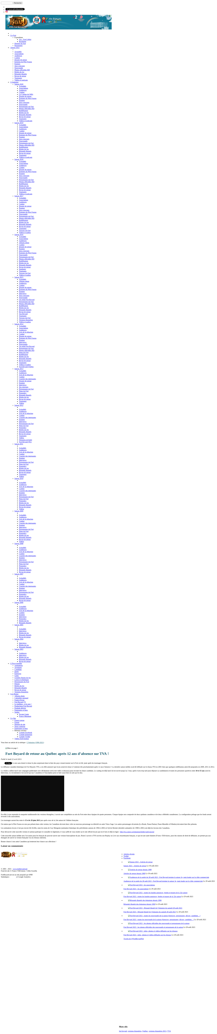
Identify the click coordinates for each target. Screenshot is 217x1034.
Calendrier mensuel (21, 698)
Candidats (18, 670)
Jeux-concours (19, 66)
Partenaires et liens (21, 710)
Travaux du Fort (25, 230)
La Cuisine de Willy (26, 94)
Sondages (22, 269)
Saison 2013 (18, 369)
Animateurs (18, 665)
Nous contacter (19, 726)
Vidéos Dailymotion (21, 739)
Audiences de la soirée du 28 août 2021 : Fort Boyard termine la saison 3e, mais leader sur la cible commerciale (163, 881)
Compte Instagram (25, 735)
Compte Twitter (24, 737)
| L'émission (14, 82)
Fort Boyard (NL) (25, 442)
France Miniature (25, 716)
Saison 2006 (18, 602)
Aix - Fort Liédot (25, 39)
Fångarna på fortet (25, 440)
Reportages (18, 46)
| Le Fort (13, 35)
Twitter (126, 856)
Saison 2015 (18, 277)
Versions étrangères (26, 320)
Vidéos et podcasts (21, 80)
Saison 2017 (18, 196)
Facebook (127, 858)
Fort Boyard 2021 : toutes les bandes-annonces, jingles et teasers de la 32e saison (152, 896)
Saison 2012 (18, 405)
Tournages (18, 78)
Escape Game (24, 714)
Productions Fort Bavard (23, 706)
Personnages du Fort (26, 106)
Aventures (18, 667)
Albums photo (24, 243)
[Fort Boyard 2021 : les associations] (141, 885)
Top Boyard (23, 314)
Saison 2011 (18, 444)
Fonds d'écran (19, 700)
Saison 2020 (18, 84)
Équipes (17, 64)
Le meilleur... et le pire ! (22, 704)
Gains (16, 676)
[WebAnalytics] (13, 877)
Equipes (22, 383)
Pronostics (22, 393)
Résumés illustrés (20, 74)
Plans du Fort (23, 352)
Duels (16, 672)
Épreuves (17, 674)
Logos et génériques (21, 680)
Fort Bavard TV (20, 702)
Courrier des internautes (27, 379)
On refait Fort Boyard (26, 300)
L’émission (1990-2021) (35, 742)
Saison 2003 (18, 649)
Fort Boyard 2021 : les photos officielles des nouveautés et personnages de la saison (153, 927)
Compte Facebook (25, 733)
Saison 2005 (18, 625)
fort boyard (123, 1031)
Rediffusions (23, 111)
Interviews (22, 293)
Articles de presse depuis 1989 (134, 873)
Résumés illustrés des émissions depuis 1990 (139, 904)
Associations (19, 54)
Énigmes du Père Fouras (23, 62)
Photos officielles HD (22, 70)
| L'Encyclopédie (16, 663)
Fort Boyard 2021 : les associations (136, 889)
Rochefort (22, 41)
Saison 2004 (18, 639)
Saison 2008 (18, 543)
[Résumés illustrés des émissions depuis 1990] (145, 900)
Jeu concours (23, 387)
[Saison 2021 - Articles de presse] (140, 862)
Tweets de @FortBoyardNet (134, 939)
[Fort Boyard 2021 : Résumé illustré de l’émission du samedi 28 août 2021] (155, 908)
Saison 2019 (18, 123)
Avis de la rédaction (26, 332)
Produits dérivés (20, 708)
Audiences (18, 56)
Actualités (18, 52)
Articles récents (129, 854)
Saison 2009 (18, 511)
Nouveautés (18, 68)
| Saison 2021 (15, 48)
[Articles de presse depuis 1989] (140, 870)
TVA (169, 1031)
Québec (145, 1031)
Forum (16, 722)
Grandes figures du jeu (22, 678)
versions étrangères (134, 1031)
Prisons (17, 684)
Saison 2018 (18, 159)
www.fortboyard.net (20, 869)
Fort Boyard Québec (26, 367)
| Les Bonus (14, 694)
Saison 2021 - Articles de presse (135, 866)
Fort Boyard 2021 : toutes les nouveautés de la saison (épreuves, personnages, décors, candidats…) (159, 920)
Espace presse (19, 720)
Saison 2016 (18, 235)
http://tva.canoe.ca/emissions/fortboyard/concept (137, 832)
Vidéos (21, 403)
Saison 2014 (18, 324)
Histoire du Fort (20, 43)
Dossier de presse (20, 60)
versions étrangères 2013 (157, 1031)
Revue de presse (20, 76)
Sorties (16, 712)
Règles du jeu (19, 72)
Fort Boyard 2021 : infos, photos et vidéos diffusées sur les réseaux (147, 935)
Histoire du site (19, 724)
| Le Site (13, 718)
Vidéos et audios (25, 233)
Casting (17, 58)
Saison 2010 (18, 478)
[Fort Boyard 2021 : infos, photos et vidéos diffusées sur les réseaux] (153, 931)
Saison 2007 (18, 574)
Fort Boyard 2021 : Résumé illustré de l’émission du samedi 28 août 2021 (150, 912)
